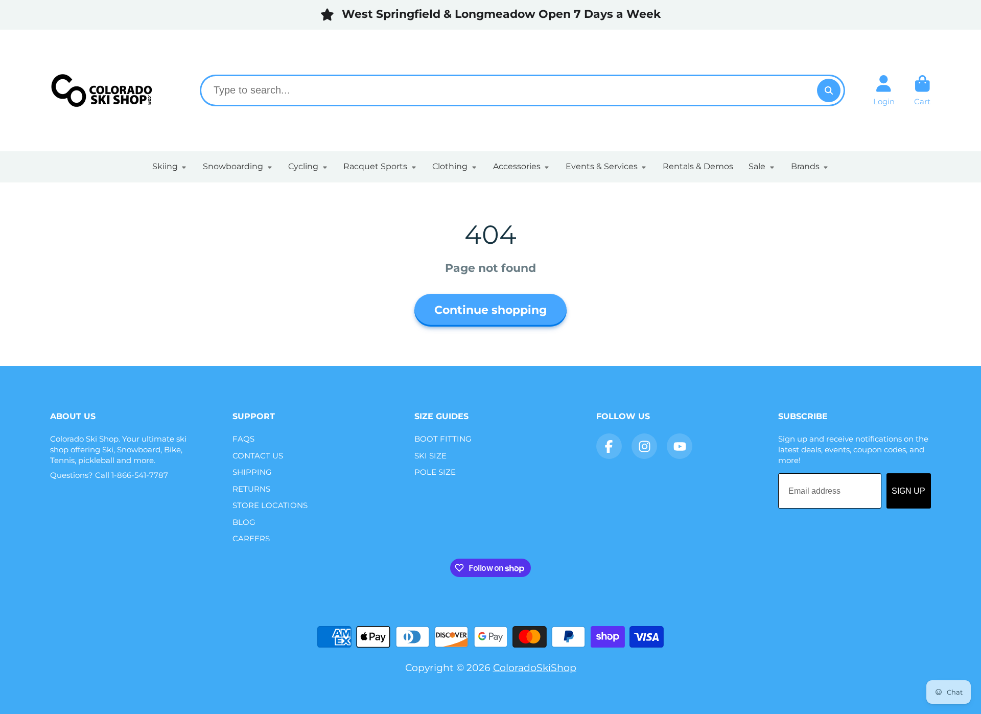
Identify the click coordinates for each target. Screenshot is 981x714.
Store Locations (270, 505)
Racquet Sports (375, 166)
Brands (805, 166)
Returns (251, 489)
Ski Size (430, 455)
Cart (922, 90)
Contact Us (257, 455)
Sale (757, 166)
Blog (243, 522)
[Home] (101, 90)
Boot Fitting (443, 439)
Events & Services (602, 166)
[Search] (828, 90)
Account (884, 90)
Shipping (252, 472)
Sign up (908, 491)
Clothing (450, 166)
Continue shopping (490, 310)
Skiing (165, 166)
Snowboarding (233, 166)
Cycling (303, 166)
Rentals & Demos (698, 166)
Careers (251, 538)
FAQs (243, 439)
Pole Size (435, 472)
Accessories (517, 166)
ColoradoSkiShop (534, 667)
